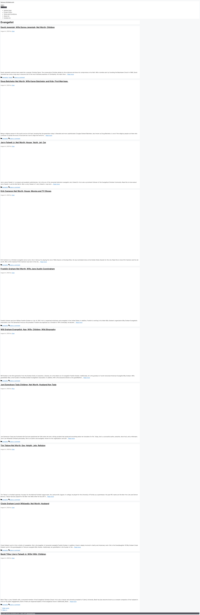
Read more (70, 74)
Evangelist (5, 77)
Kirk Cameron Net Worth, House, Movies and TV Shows (26, 191)
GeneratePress (30, 613)
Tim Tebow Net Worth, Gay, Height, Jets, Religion (23, 445)
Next (5, 610)
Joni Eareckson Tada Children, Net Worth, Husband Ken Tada (28, 385)
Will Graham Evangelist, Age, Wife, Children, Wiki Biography (28, 329)
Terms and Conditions (10, 14)
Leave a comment (19, 77)
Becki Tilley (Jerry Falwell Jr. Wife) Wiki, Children (23, 554)
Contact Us (7, 18)
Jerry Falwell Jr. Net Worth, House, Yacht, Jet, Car (23, 142)
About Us (6, 16)
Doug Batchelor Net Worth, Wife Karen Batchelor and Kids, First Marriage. (34, 81)
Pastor (10, 77)
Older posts (5, 608)
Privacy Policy (8, 12)
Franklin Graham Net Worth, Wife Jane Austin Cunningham (28, 269)
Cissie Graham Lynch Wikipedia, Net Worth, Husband (25, 503)
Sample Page (7, 10)
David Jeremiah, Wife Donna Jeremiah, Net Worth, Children (28, 27)
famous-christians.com (7, 2)
